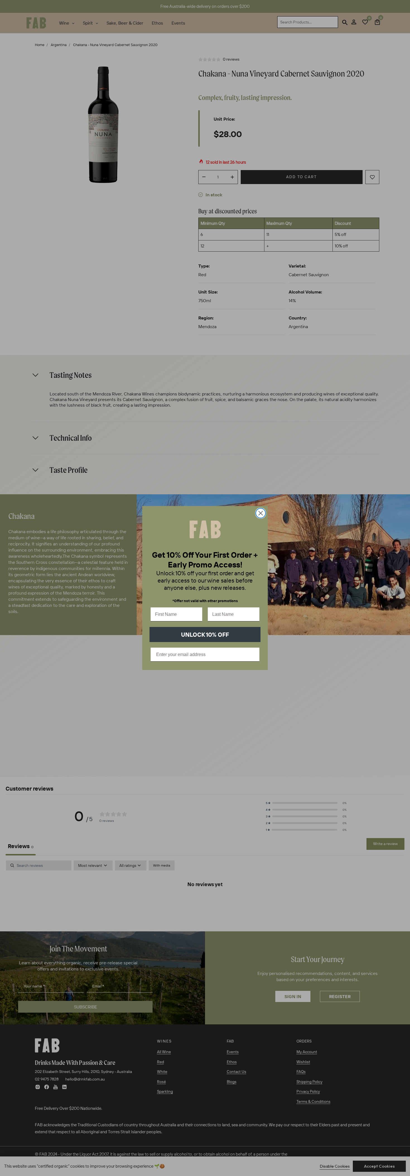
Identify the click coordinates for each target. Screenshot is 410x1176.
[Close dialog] (261, 513)
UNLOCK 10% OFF (205, 634)
